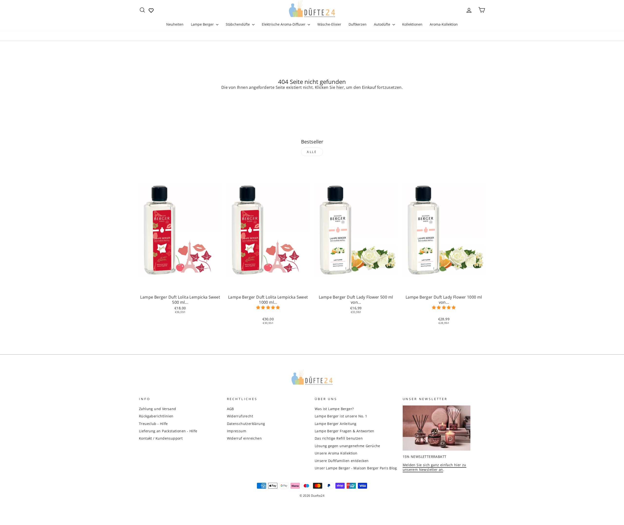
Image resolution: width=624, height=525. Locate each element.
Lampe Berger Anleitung (336, 423)
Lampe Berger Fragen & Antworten (344, 431)
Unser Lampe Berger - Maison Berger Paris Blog (356, 468)
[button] (268, 307)
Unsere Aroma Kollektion (336, 453)
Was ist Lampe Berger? (334, 408)
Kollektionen (412, 24)
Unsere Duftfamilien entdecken (342, 460)
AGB (230, 408)
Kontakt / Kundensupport (161, 438)
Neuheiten (175, 24)
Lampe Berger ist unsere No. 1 (341, 416)
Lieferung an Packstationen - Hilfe (168, 431)
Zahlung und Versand (157, 408)
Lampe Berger (203, 24)
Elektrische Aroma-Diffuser (284, 24)
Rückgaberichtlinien (156, 416)
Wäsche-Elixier (329, 24)
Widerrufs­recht (240, 416)
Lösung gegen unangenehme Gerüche (347, 446)
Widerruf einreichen (244, 438)
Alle (312, 152)
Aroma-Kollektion (444, 24)
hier (340, 87)
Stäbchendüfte (238, 24)
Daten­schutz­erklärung (246, 423)
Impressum (236, 431)
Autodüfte (382, 24)
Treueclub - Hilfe (153, 423)
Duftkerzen (358, 24)
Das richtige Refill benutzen (339, 438)
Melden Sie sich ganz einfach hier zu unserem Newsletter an (434, 467)
